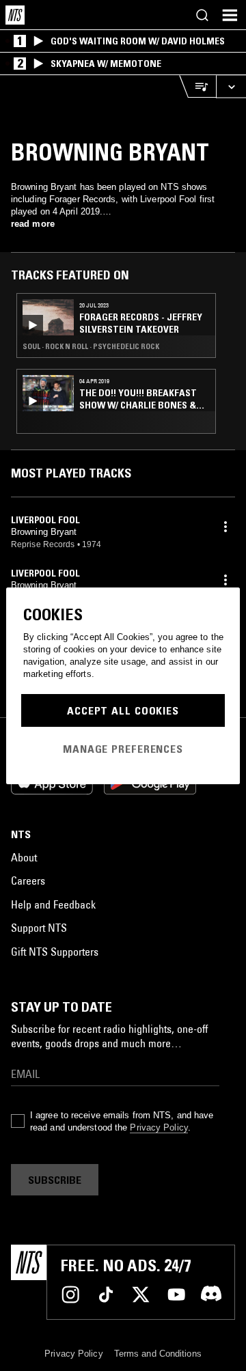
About (24, 857)
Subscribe (54, 1180)
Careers (28, 880)
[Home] (15, 15)
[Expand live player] (231, 86)
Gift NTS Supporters (54, 951)
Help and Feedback (53, 904)
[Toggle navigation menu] (230, 15)
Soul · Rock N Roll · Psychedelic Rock (91, 346)
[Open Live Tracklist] (197, 86)
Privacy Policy (158, 1127)
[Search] (202, 15)
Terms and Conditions (158, 1353)
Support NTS (39, 927)
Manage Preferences (123, 749)
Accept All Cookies (123, 710)
